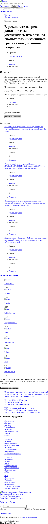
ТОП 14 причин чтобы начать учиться (19, 408)
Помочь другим (6, 11)
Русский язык (9, 427)
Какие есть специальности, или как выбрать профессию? (26, 392)
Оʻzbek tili (8, 480)
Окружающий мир (11, 445)
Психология (9, 478)
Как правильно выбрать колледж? (17, 404)
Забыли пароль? (6, 513)
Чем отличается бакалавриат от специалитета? (22, 412)
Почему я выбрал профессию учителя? (19, 396)
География (8, 447)
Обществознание (10, 443)
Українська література (12, 454)
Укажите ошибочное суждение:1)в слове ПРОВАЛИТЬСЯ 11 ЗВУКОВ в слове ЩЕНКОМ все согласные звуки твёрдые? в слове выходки (24, 166)
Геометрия (8, 429)
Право (6, 464)
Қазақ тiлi (8, 457)
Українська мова (10, 449)
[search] (24, 9)
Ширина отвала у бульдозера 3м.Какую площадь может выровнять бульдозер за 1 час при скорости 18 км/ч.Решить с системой (25, 240)
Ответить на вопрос (13, 117)
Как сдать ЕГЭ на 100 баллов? (15, 400)
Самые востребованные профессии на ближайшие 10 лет (26, 394)
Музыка (7, 462)
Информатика (9, 451)
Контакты (3, 496)
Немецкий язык (10, 470)
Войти (14, 6)
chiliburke (12, 102)
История (7, 441)
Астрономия (9, 484)
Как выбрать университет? (14, 402)
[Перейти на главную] (3, 1)
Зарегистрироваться (29, 517)
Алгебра (7, 425)
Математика (9, 421)
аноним (12, 64)
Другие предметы (11, 17)
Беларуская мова (10, 466)
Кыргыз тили (9, 482)
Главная (7, 15)
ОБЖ (6, 476)
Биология (8, 439)
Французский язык (11, 468)
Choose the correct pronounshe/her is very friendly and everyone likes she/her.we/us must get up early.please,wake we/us (25, 129)
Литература (8, 423)
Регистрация (23, 6)
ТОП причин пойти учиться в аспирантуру (21, 410)
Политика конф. (14, 496)
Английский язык (11, 431)
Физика (7, 435)
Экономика (8, 460)
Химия (7, 433)
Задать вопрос (5, 6)
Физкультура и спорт (12, 486)
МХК (6, 472)
